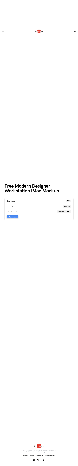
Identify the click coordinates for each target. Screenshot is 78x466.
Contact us (39, 455)
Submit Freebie (50, 455)
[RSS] (43, 460)
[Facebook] (34, 460)
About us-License (28, 455)
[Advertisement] (39, 14)
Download (12, 217)
